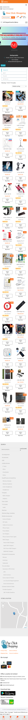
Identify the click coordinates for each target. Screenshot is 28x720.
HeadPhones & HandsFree (9, 478)
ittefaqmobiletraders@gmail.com (15, 61)
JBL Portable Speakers (9, 592)
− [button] (3, 606)
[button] (2, 2)
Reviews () (5, 79)
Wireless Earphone (7, 484)
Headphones (6, 489)
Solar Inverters (7, 575)
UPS (4, 572)
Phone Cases (6, 528)
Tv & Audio (5, 504)
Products (5, 70)
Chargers (4, 492)
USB (3, 460)
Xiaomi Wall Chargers (8, 542)
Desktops (5, 560)
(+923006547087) (5, 7)
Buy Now (7, 112)
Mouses (5, 557)
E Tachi (4, 466)
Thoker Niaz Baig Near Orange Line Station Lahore (13, 676)
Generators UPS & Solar (8, 569)
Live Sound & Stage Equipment (11, 580)
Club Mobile (6, 472)
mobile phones (6, 463)
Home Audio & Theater (8, 577)
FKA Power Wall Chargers (9, 548)
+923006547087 (5, 682)
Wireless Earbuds (7, 481)
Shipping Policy (4, 653)
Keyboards (5, 563)
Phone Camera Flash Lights (9, 536)
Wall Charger (6, 539)
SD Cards (5, 522)
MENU (6, 2)
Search (13, 17)
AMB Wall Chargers (8, 551)
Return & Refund (13, 650)
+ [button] (3, 604)
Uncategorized (5, 454)
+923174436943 (14, 59)
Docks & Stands (7, 519)
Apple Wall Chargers (8, 545)
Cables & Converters (8, 525)
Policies (5, 76)
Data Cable (5, 501)
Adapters (5, 498)
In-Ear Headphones (7, 487)
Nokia (4, 475)
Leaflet (25, 627)
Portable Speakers (7, 589)
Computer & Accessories (8, 554)
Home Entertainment (8, 583)
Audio (4, 507)
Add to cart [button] (7, 110)
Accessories (5, 457)
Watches (4, 510)
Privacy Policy (4, 650)
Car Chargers (6, 533)
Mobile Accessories (7, 516)
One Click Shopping (16, 13)
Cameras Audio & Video (8, 586)
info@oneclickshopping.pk (7, 8)
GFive (4, 469)
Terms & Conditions (13, 653)
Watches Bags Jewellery (8, 513)
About (4, 73)
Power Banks (6, 531)
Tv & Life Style (5, 566)
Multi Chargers (6, 495)
